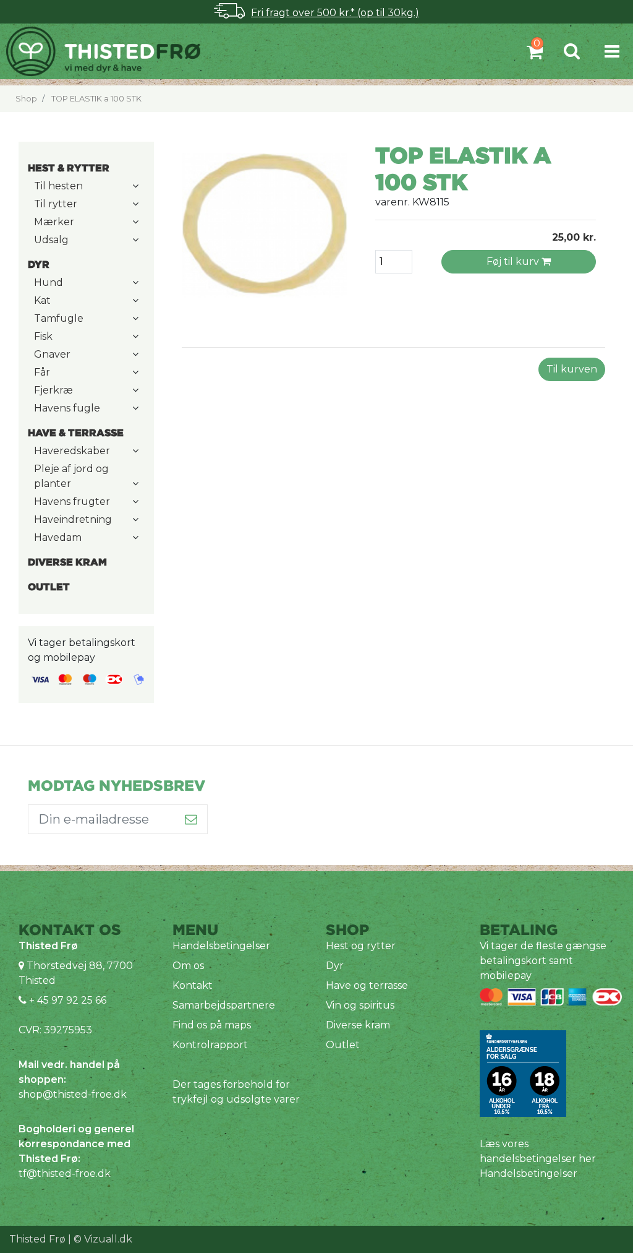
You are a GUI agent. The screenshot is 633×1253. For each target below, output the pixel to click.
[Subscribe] (191, 819)
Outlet (343, 1045)
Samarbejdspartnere (223, 1005)
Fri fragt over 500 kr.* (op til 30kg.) (335, 13)
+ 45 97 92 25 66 (66, 1000)
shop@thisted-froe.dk (73, 1094)
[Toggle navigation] (612, 51)
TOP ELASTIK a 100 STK (96, 98)
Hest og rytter (361, 946)
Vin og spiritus (360, 1005)
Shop (26, 98)
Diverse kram (358, 1025)
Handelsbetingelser (221, 946)
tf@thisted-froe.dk (65, 1173)
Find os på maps (211, 1025)
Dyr (335, 965)
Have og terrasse (367, 985)
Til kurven (571, 369)
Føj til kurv (514, 261)
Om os (188, 965)
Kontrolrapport (210, 1045)
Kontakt (192, 985)
